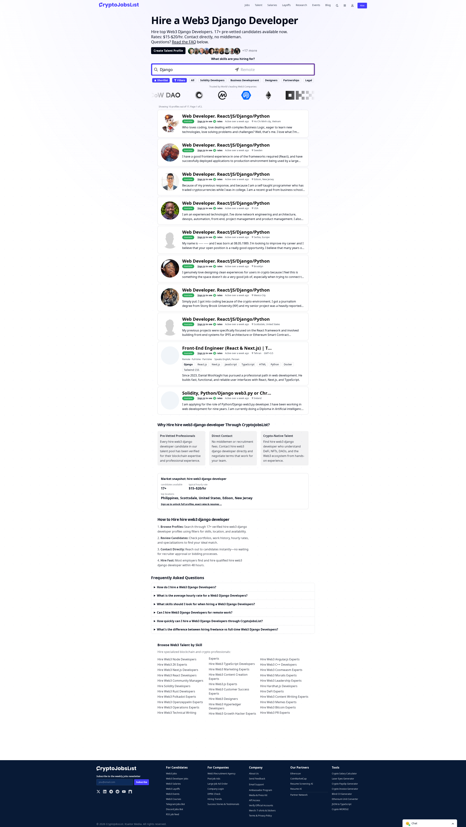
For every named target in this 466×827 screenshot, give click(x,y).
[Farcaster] (130, 792)
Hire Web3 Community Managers (180, 681)
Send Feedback (257, 778)
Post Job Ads (214, 778)
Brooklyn (258, 266)
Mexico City (260, 295)
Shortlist (162, 80)
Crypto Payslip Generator (345, 783)
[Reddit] (117, 792)
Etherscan (295, 773)
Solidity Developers (212, 80)
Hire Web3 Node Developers (176, 659)
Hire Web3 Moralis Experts (278, 675)
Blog (328, 5)
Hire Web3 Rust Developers (176, 691)
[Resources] (345, 5)
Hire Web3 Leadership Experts (281, 681)
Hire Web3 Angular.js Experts (280, 659)
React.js (202, 364)
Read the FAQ (184, 41)
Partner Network (299, 794)
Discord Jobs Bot (174, 809)
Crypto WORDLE (340, 809)
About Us (254, 773)
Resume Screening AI (301, 783)
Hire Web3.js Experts (223, 684)
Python (275, 364)
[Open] (453, 823)
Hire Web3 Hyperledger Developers (225, 706)
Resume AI (296, 788)
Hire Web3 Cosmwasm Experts (281, 670)
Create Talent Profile (168, 51)
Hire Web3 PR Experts (275, 713)
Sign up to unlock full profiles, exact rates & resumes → (191, 504)
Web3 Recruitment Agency (221, 773)
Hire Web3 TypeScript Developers (232, 664)
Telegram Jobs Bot (175, 804)
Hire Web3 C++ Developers (278, 665)
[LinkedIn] (105, 792)
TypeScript (248, 364)
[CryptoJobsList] (119, 5)
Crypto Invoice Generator (345, 788)
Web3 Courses (173, 799)
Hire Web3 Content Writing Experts (284, 697)
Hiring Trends (215, 799)
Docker (288, 364)
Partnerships (291, 80)
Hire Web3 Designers (223, 699)
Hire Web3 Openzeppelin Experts (180, 702)
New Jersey (268, 179)
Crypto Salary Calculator (344, 773)
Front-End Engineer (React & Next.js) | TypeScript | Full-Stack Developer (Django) (227, 348)
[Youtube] (124, 792)
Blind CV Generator (342, 793)
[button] (429, 823)
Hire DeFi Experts (272, 691)
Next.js (216, 364)
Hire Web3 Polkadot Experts (176, 697)
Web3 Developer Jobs (177, 778)
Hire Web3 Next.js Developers (177, 670)
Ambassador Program (260, 790)
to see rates (210, 121)
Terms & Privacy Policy (260, 815)
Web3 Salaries (173, 783)
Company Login (216, 788)
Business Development (244, 80)
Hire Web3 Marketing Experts (229, 669)
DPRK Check (214, 793)
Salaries (272, 5)
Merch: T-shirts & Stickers (262, 810)
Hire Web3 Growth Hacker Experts (232, 714)
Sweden (258, 150)
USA (256, 208)
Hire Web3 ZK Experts (172, 665)
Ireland (258, 398)
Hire (362, 5)
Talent (258, 5)
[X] (98, 792)
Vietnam (276, 121)
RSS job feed (172, 814)
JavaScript (231, 364)
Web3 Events (172, 793)
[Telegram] (111, 792)
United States (273, 324)
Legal (308, 80)
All (192, 80)
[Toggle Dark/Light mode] (337, 5)
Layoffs (286, 5)
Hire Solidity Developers (173, 686)
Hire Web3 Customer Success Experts (229, 691)
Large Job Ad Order (218, 783)
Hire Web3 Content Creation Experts (228, 677)
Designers (271, 80)
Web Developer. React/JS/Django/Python (226, 116)
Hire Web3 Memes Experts (278, 702)
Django (188, 364)
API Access (254, 800)
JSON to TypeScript (341, 804)
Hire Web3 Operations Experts (178, 707)
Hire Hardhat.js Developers (278, 686)
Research (301, 5)
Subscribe (141, 782)
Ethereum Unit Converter (345, 799)
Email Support (256, 784)
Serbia (257, 237)
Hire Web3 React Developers (177, 675)
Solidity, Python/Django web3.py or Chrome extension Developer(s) (227, 393)
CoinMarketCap (298, 778)
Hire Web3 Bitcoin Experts (278, 707)
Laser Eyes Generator (343, 778)
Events (316, 5)
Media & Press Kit (258, 795)
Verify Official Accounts (261, 805)
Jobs (247, 5)
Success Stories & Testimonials (223, 804)
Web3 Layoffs (173, 788)
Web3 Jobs (171, 773)
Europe (266, 237)
